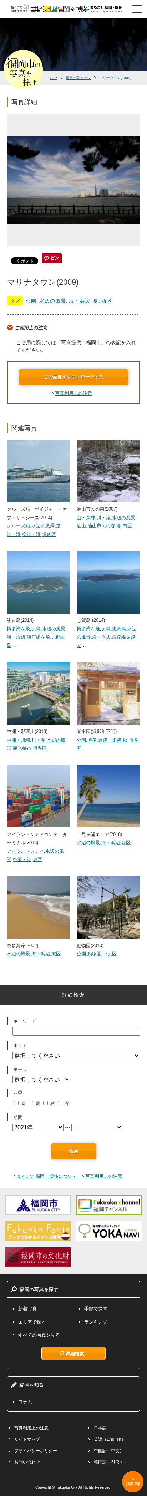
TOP (53, 78)
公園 (31, 301)
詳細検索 (75, 1353)
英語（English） (110, 1439)
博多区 (49, 534)
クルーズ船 (18, 525)
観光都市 (22, 748)
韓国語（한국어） (111, 1462)
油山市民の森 (101, 525)
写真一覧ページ (78, 78)
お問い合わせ (27, 1462)
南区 (127, 525)
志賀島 (119, 628)
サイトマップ (27, 1439)
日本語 (100, 1427)
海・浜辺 (79, 301)
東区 (37, 859)
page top (133, 1483)
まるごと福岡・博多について (47, 1176)
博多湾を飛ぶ (21, 628)
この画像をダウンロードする (74, 377)
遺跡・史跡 (109, 740)
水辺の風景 (52, 301)
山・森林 (86, 517)
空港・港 (31, 534)
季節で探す (95, 1308)
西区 (106, 301)
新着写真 (27, 1308)
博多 (92, 740)
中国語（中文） (109, 1450)
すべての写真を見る (39, 1335)
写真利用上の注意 (73, 393)
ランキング (95, 1322)
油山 (81, 525)
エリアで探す (32, 1322)
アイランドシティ (25, 851)
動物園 (94, 953)
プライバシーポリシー (35, 1450)
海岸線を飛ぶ (41, 637)
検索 (73, 1151)
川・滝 (104, 517)
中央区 (110, 953)
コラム (25, 1401)
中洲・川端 (18, 740)
